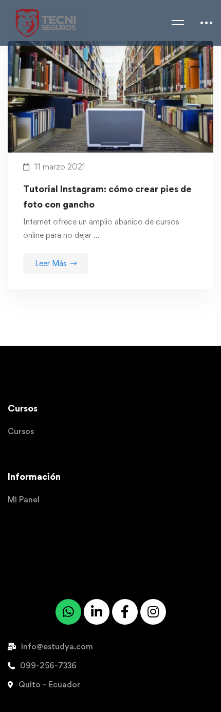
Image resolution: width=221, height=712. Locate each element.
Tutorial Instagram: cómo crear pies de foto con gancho (107, 196)
